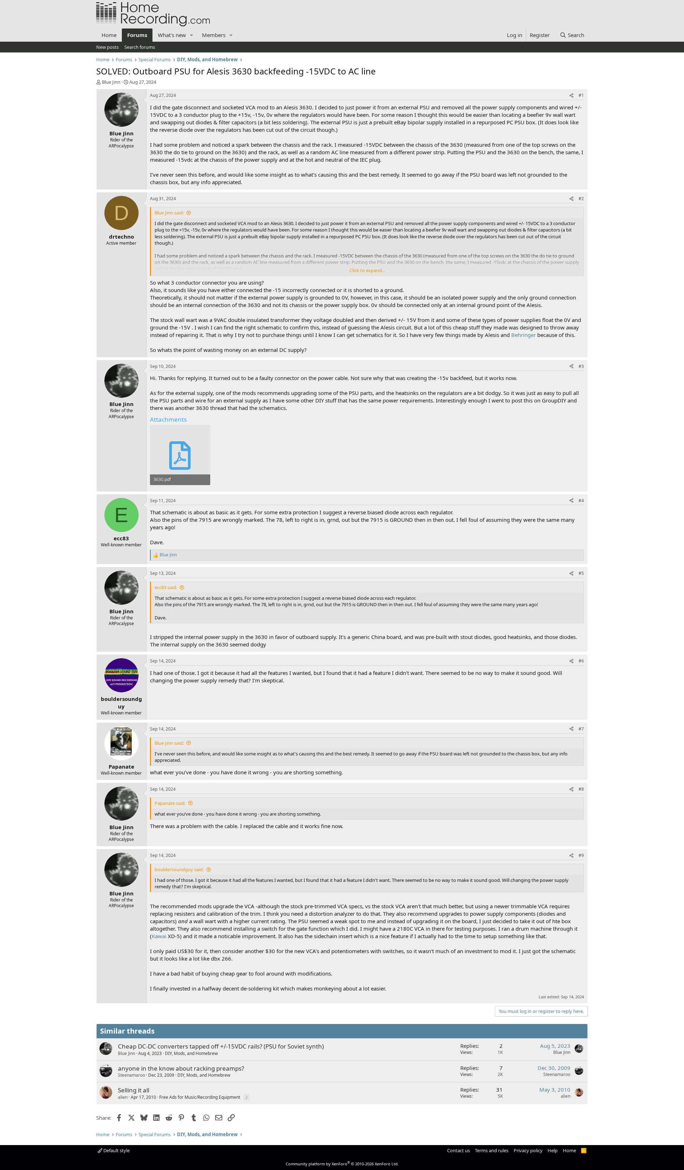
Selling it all (133, 1090)
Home (109, 34)
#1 (581, 95)
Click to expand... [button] (367, 270)
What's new (172, 34)
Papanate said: (170, 803)
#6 (581, 661)
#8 (581, 789)
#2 (581, 199)
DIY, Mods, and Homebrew (191, 1053)
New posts (107, 47)
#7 (581, 729)
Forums (137, 34)
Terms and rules (491, 1150)
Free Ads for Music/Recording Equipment (199, 1097)
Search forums (139, 47)
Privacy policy (528, 1150)
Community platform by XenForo (342, 1163)
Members (214, 34)
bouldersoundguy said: (179, 869)
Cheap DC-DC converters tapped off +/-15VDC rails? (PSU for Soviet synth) (221, 1046)
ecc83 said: (166, 587)
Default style (116, 1150)
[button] (192, 35)
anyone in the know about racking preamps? (181, 1068)
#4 (581, 501)
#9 (581, 855)
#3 (581, 366)
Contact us (458, 1150)
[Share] (571, 96)
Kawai (159, 936)
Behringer (523, 334)
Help (553, 1150)
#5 (581, 573)
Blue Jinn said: (169, 212)
